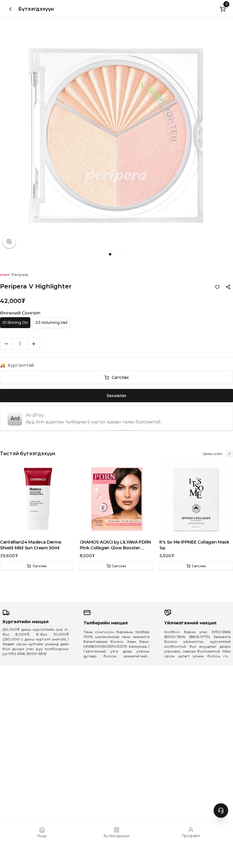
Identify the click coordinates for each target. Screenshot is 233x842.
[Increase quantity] (33, 344)
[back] (10, 9)
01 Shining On (15, 322)
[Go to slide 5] (123, 254)
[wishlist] (217, 287)
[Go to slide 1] (110, 254)
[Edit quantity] (47, 344)
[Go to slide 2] (114, 254)
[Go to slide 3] (117, 254)
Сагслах (120, 377)
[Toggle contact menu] (221, 810)
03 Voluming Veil (51, 322)
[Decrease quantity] (6, 344)
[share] (228, 287)
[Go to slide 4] (120, 254)
